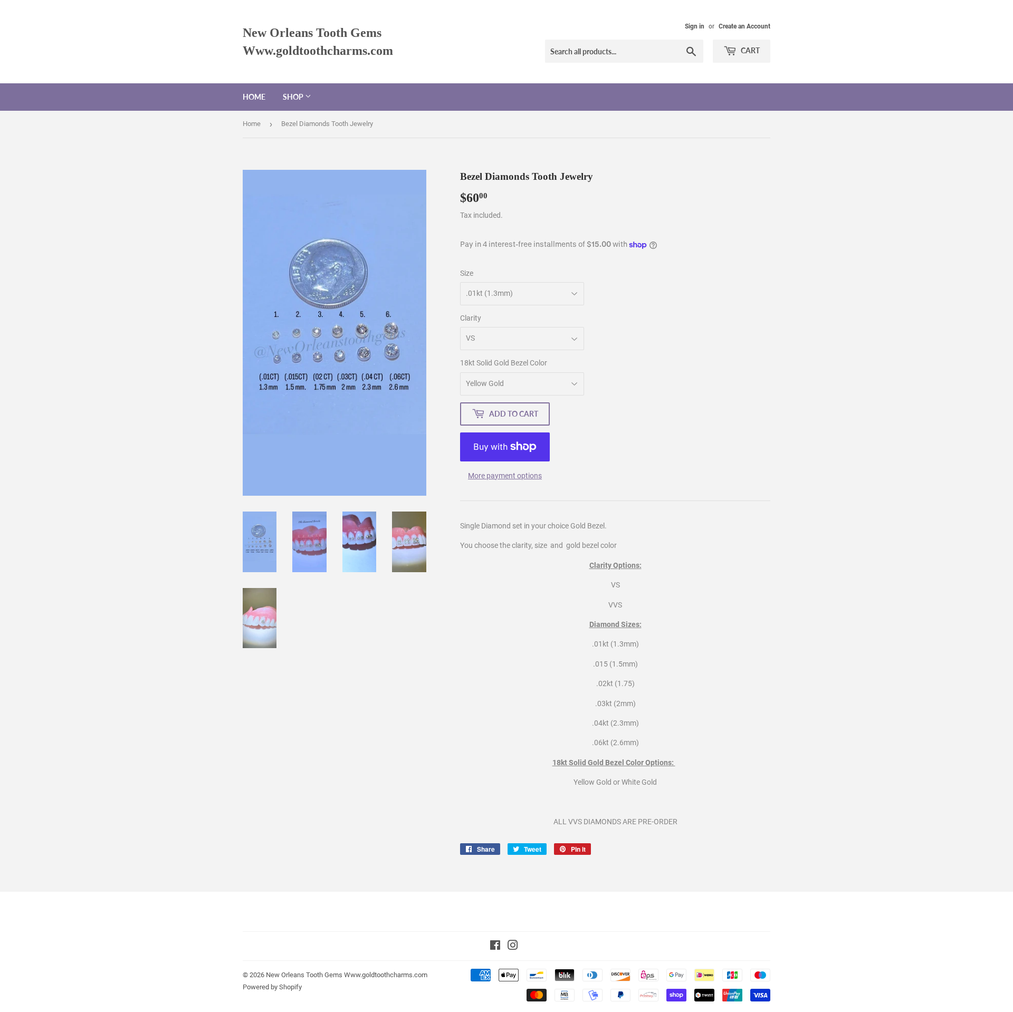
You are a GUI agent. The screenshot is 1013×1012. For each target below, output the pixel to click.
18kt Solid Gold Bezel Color (503, 363)
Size (466, 273)
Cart (749, 50)
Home (254, 96)
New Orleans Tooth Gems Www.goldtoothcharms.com (318, 41)
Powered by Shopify (272, 987)
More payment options (505, 475)
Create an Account (744, 26)
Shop (294, 96)
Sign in (694, 26)
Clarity (470, 318)
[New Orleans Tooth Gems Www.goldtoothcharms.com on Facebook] (495, 946)
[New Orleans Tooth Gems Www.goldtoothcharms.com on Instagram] (513, 946)
